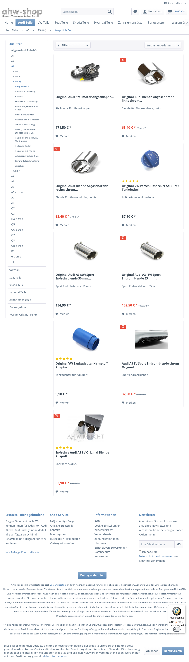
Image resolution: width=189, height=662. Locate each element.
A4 (12, 176)
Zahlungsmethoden (106, 538)
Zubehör (19, 165)
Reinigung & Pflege (25, 150)
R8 (12, 251)
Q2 (13, 208)
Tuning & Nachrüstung (27, 160)
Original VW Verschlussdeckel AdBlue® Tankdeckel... (150, 187)
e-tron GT (17, 256)
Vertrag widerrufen (62, 543)
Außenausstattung (25, 91)
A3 (13, 66)
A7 (12, 197)
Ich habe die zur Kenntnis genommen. (158, 556)
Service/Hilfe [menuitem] (175, 3)
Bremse (19, 96)
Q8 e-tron (17, 245)
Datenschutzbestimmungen (156, 556)
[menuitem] (87, 11)
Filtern (65, 45)
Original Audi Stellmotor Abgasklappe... (85, 97)
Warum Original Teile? (23, 314)
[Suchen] (110, 11)
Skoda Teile (16, 285)
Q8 (13, 240)
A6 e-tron (17, 192)
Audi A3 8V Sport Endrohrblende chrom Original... (150, 365)
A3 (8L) (16, 71)
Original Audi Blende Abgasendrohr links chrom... (148, 98)
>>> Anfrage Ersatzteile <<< (22, 552)
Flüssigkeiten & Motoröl (27, 119)
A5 (12, 181)
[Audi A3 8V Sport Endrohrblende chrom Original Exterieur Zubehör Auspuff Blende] (151, 339)
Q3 (13, 213)
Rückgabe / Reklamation (65, 538)
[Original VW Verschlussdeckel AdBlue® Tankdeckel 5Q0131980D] (151, 161)
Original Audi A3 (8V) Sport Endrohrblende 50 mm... (75, 276)
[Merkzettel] (135, 11)
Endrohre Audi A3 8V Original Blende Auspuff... (82, 454)
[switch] (177, 629)
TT (12, 262)
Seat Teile (15, 277)
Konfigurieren (173, 651)
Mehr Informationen (55, 656)
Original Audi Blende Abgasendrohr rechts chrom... (82, 187)
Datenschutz (102, 552)
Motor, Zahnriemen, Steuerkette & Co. (25, 131)
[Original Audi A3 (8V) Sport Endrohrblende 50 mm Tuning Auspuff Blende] (85, 250)
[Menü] (183, 607)
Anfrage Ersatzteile (61, 525)
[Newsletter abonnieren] (178, 544)
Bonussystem (17, 307)
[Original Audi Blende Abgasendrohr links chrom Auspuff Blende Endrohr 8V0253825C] (151, 73)
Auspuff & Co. (22, 86)
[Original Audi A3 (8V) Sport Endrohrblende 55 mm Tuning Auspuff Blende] (151, 250)
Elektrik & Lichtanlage (26, 101)
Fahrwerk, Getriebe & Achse (26, 108)
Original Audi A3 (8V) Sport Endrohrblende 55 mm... (141, 276)
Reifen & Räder (23, 145)
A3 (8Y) (16, 170)
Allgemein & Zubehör (24, 50)
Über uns (100, 543)
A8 (12, 203)
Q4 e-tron (17, 219)
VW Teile (14, 270)
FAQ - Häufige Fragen (63, 521)
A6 (12, 186)
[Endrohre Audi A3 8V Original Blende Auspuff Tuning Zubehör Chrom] (85, 428)
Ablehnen (152, 651)
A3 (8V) (17, 81)
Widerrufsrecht (103, 530)
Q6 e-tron (17, 229)
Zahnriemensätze (20, 299)
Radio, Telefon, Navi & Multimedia (26, 139)
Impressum (101, 556)
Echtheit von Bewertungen (110, 547)
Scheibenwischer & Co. (27, 155)
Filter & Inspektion (25, 114)
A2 (12, 61)
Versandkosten (103, 534)
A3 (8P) (16, 76)
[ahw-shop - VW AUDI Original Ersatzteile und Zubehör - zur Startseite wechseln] (22, 12)
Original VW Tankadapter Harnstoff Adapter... (82, 365)
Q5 (13, 224)
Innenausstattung (25, 124)
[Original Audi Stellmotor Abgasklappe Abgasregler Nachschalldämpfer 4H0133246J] (85, 73)
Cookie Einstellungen (107, 525)
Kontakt (55, 530)
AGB (97, 521)
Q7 (13, 235)
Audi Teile (15, 44)
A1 (12, 55)
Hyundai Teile (17, 292)
